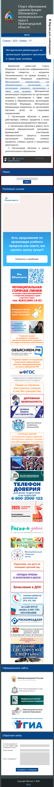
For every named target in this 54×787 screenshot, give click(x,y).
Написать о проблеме (27, 259)
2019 (15, 40)
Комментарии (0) (14, 160)
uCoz (28, 784)
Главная (6, 40)
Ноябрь (23, 40)
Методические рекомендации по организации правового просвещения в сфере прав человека (27, 54)
